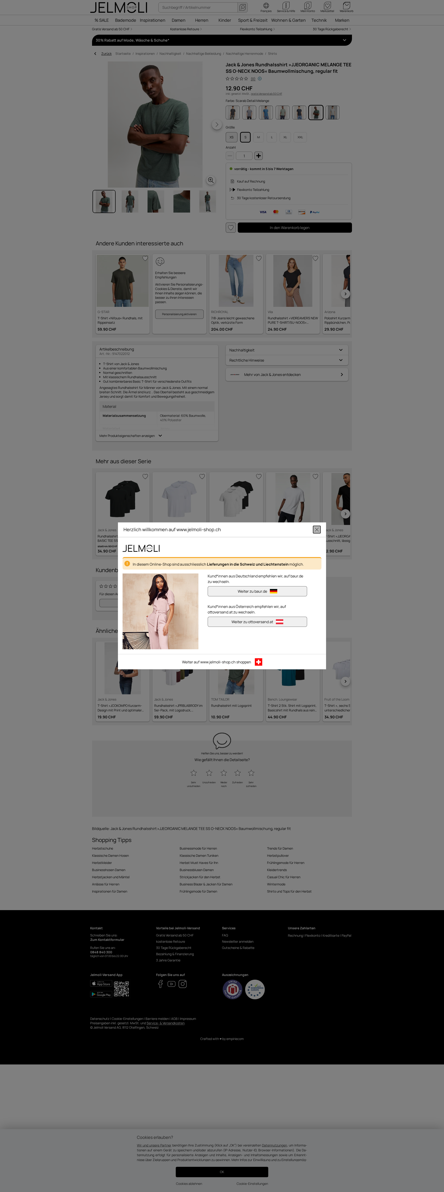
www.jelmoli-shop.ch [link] (218, 662)
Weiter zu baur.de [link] (252, 591)
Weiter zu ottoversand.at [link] (252, 622)
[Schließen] (317, 530)
